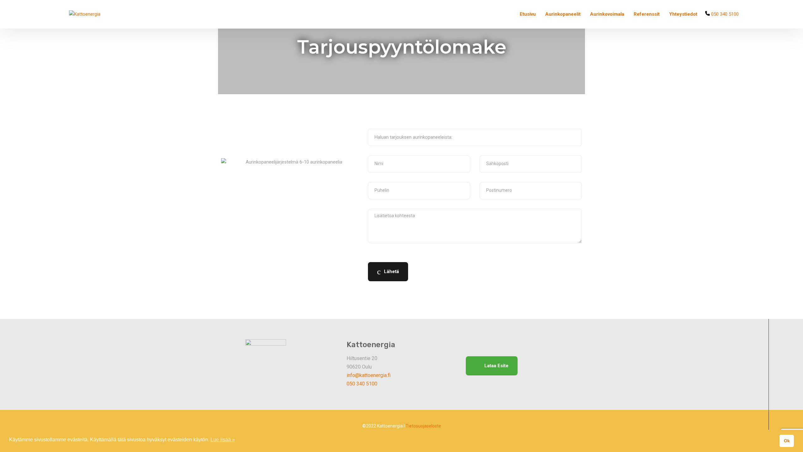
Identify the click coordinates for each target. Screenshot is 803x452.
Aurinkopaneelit (563, 14)
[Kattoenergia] (84, 14)
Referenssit (647, 14)
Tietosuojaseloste (423, 425)
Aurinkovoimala (607, 14)
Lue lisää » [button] (222, 439)
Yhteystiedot (683, 14)
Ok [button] (787, 440)
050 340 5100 (724, 14)
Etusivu (528, 14)
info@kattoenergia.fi (369, 375)
